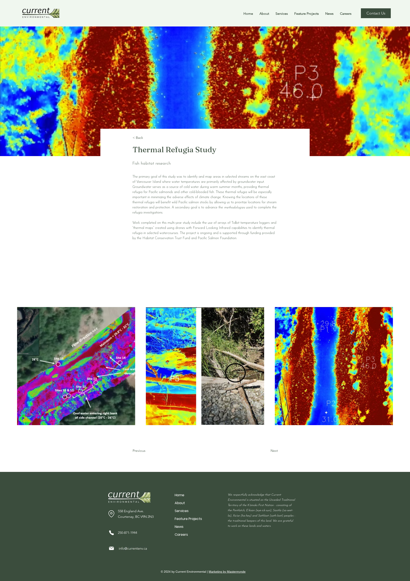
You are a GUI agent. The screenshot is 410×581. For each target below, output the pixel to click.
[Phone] (111, 533)
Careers (181, 534)
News (179, 526)
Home (179, 495)
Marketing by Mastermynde (227, 571)
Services (182, 510)
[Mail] (111, 548)
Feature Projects (188, 518)
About (180, 503)
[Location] (111, 513)
